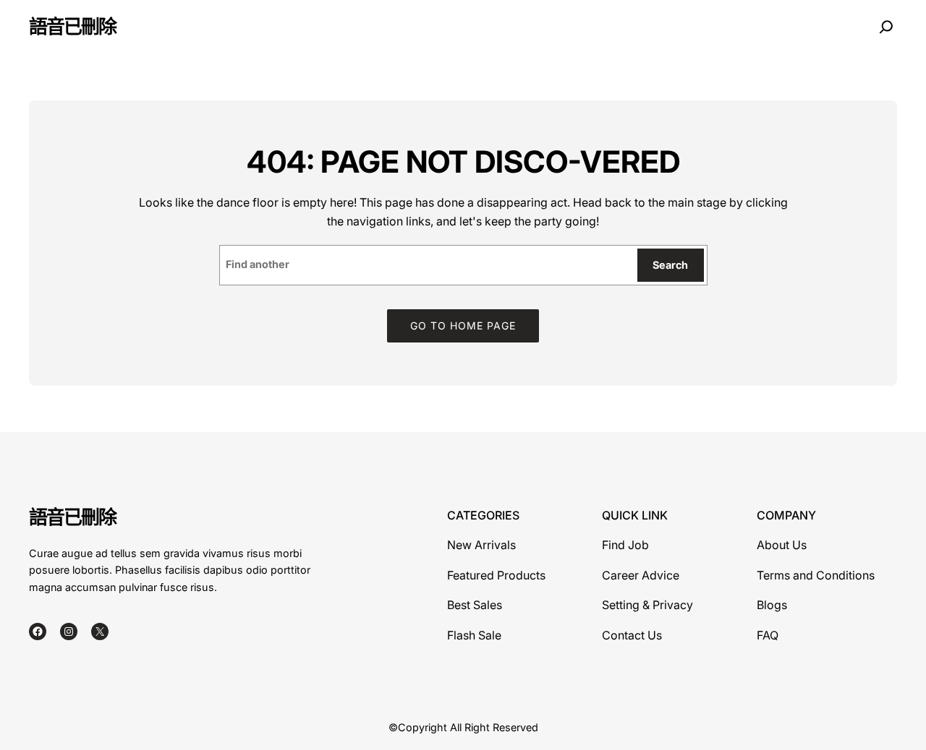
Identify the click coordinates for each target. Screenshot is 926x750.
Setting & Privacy (647, 605)
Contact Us (632, 635)
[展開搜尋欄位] (886, 27)
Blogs (772, 605)
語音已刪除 (72, 26)
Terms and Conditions (816, 575)
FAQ (767, 635)
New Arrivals (481, 545)
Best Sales (474, 605)
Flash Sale (474, 635)
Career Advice (640, 575)
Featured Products (496, 575)
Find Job (625, 545)
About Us (782, 545)
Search (670, 265)
